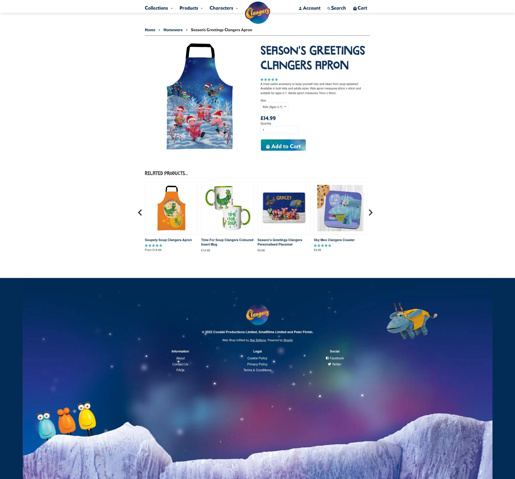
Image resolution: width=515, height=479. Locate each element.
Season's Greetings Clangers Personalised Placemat (280, 242)
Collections (157, 7)
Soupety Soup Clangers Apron (168, 240)
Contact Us (180, 364)
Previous (140, 211)
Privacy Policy (257, 364)
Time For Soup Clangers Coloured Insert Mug (227, 242)
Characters (222, 7)
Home (150, 29)
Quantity (266, 123)
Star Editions (258, 340)
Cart (362, 7)
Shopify (288, 340)
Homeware (173, 29)
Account (311, 7)
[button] (270, 79)
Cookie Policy (257, 358)
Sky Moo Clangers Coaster (334, 240)
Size (263, 100)
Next (370, 211)
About (180, 358)
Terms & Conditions (257, 370)
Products (189, 7)
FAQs (180, 370)
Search (338, 7)
